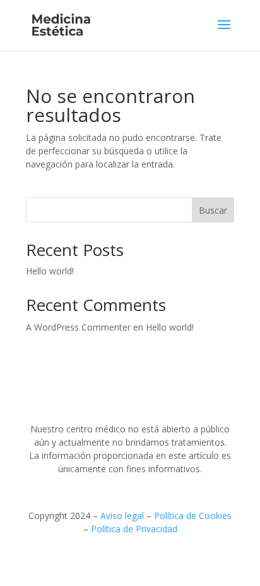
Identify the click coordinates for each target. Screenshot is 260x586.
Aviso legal (122, 516)
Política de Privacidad (134, 529)
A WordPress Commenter (78, 327)
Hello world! (50, 271)
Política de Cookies (193, 516)
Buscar (213, 210)
